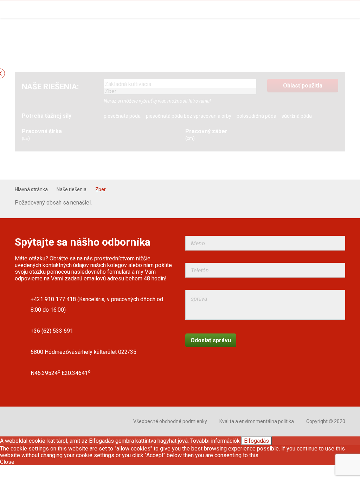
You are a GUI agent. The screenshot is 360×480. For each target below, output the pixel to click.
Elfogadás (256, 440)
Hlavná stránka (31, 189)
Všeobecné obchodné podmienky (170, 421)
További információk (215, 440)
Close (7, 462)
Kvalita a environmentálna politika (256, 421)
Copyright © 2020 (325, 421)
